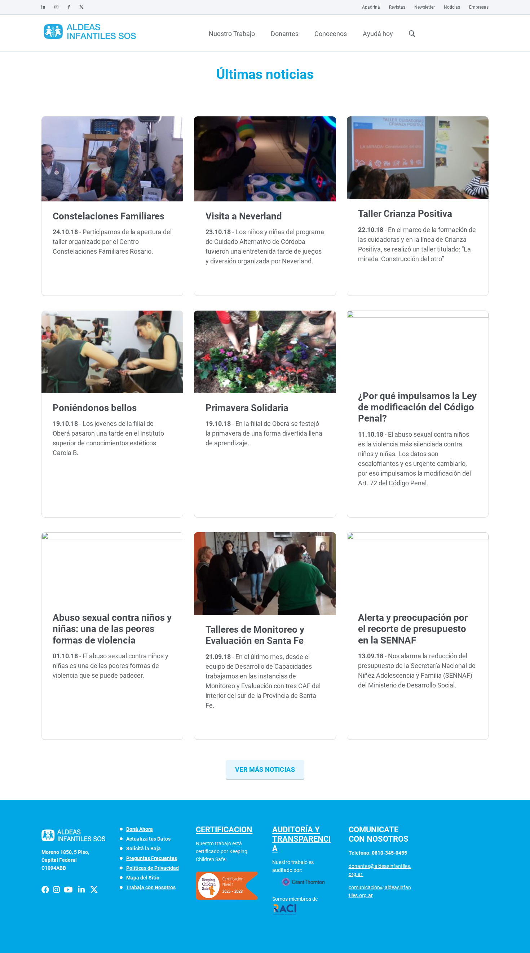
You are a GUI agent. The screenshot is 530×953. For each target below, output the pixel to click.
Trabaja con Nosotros (151, 887)
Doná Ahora (139, 829)
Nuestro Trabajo (232, 33)
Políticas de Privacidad (152, 868)
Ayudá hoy (378, 33)
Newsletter (424, 7)
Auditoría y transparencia (301, 839)
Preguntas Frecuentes (151, 858)
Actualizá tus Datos (148, 839)
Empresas (479, 7)
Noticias (452, 7)
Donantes (285, 33)
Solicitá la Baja (143, 848)
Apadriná (371, 7)
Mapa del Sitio (142, 878)
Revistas (397, 7)
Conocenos (330, 33)
